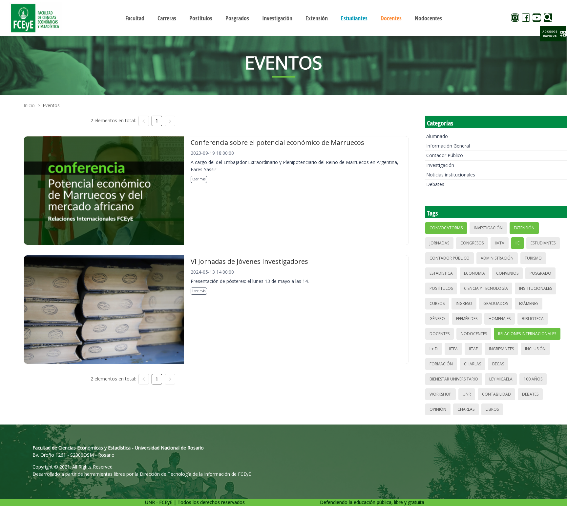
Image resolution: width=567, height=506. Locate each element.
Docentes (440, 333)
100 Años (533, 379)
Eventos (51, 105)
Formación (441, 364)
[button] (553, 33)
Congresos (472, 243)
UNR (467, 394)
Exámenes (528, 303)
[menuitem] (134, 18)
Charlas (472, 364)
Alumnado (437, 136)
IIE (517, 243)
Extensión (524, 228)
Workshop (441, 394)
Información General (448, 146)
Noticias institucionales (450, 175)
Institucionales (535, 288)
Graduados (495, 303)
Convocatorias (446, 228)
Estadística (441, 273)
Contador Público (444, 155)
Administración (497, 258)
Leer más (198, 179)
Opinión (438, 409)
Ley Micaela (501, 379)
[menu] (283, 18)
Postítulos (441, 288)
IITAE (473, 349)
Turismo (533, 258)
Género (437, 318)
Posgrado (540, 273)
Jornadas (439, 243)
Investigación (440, 165)
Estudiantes (543, 243)
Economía (474, 273)
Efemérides (466, 318)
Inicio (29, 105)
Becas (498, 364)
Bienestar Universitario (454, 379)
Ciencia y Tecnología (486, 288)
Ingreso (464, 303)
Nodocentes (474, 333)
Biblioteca (533, 318)
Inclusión (535, 349)
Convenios (507, 273)
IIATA (499, 243)
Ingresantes (501, 349)
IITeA (453, 349)
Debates (435, 184)
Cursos (437, 303)
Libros (492, 409)
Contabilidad (496, 394)
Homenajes (500, 318)
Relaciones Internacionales (527, 333)
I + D (434, 349)
